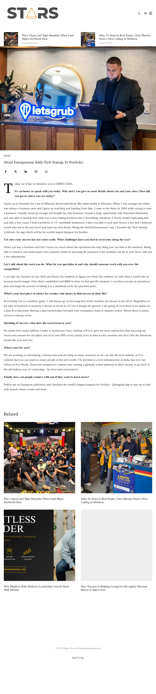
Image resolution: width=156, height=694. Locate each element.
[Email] (36, 171)
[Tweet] (15, 171)
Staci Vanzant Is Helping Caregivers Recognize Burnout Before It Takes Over (114, 588)
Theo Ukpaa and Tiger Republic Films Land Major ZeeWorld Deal (48, 37)
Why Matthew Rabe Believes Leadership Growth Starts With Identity (36, 588)
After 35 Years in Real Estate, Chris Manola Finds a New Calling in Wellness (124, 37)
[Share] (5, 171)
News (7, 156)
